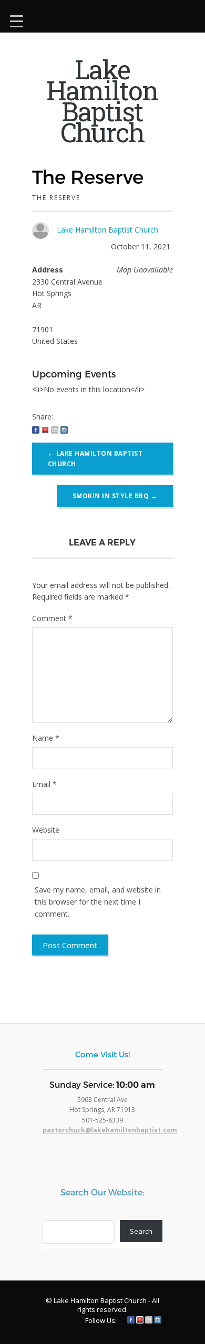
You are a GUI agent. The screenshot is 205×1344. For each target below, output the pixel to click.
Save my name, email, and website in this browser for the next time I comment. (98, 902)
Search (141, 1231)
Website (45, 830)
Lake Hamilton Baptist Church (107, 230)
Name (45, 738)
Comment (52, 618)
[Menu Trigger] (16, 19)
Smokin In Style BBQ (115, 495)
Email (44, 784)
